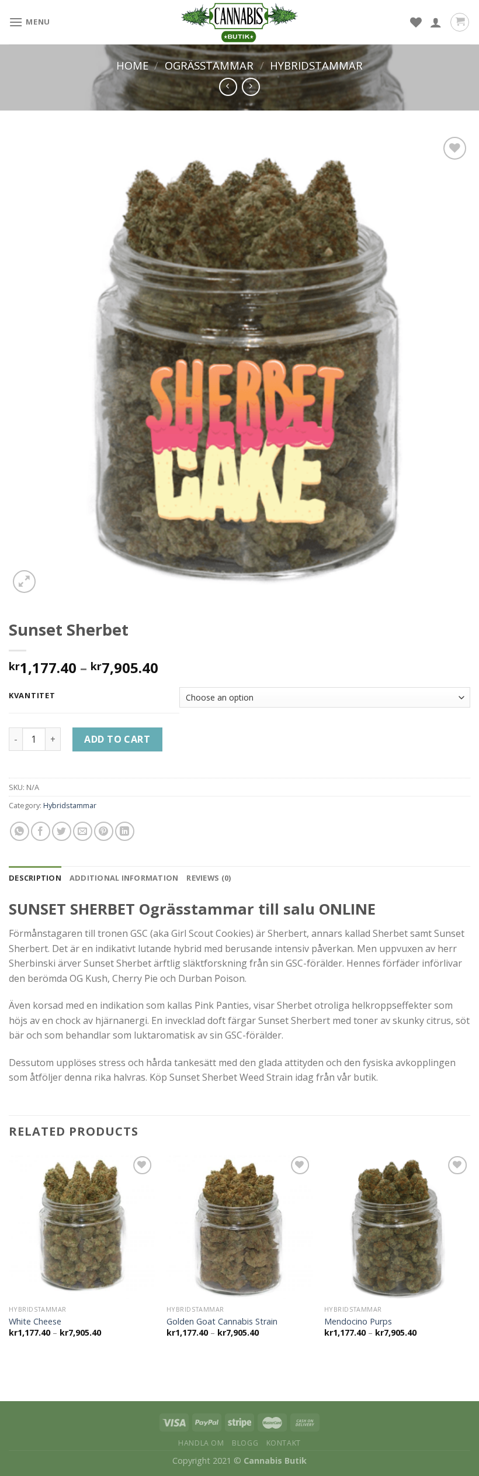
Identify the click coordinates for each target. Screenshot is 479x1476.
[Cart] (459, 22)
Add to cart (117, 739)
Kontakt (283, 1443)
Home (132, 65)
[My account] (436, 22)
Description (35, 878)
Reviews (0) (208, 878)
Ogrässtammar (209, 65)
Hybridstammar (316, 65)
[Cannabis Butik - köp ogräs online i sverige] (239, 22)
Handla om (201, 1443)
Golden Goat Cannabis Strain (221, 1321)
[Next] (469, 1256)
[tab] (35, 877)
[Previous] (9, 1256)
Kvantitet (32, 696)
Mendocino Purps (358, 1321)
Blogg (245, 1443)
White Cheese (35, 1321)
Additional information (124, 878)
